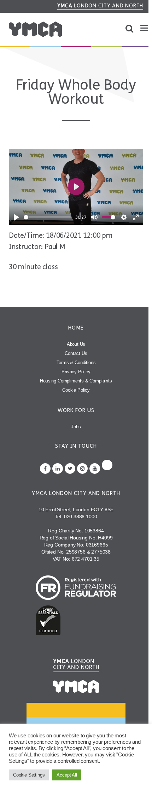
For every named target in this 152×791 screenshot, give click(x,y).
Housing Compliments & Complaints (76, 381)
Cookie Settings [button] (29, 775)
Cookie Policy (76, 390)
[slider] (47, 217)
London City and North (100, 5)
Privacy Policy (76, 371)
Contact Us (76, 353)
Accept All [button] (67, 775)
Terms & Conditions (76, 362)
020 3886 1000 (80, 516)
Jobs (76, 426)
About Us (76, 344)
